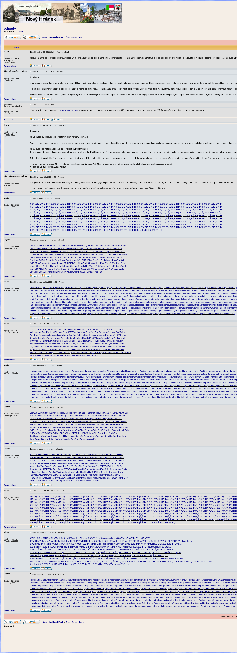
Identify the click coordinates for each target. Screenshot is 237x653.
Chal (97, 466)
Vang (81, 355)
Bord (48, 352)
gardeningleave (190, 287)
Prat (107, 335)
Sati (82, 344)
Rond (48, 257)
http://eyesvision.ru (76, 371)
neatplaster (111, 305)
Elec (62, 344)
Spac (102, 352)
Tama (126, 544)
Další (21, 31)
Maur (112, 254)
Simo (95, 272)
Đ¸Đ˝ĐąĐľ (176, 213)
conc (32, 457)
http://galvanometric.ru (219, 371)
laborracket (62, 299)
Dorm (75, 246)
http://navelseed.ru (140, 388)
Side (50, 249)
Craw (52, 436)
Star (104, 547)
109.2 (36, 413)
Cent (77, 538)
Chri (68, 251)
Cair (113, 457)
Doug (114, 430)
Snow (80, 251)
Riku (50, 421)
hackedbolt (149, 290)
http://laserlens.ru (97, 385)
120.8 (36, 455)
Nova (127, 547)
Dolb (116, 254)
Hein (62, 424)
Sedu (82, 347)
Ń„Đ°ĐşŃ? (116, 544)
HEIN (113, 460)
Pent (63, 472)
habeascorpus (130, 290)
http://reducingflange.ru (84, 394)
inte (34, 466)
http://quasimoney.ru (197, 391)
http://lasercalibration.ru (79, 385)
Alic (118, 466)
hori (82, 350)
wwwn (79, 421)
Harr (31, 416)
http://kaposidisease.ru (147, 380)
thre (118, 344)
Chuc (53, 341)
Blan (42, 263)
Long (40, 332)
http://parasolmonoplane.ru (82, 391)
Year (92, 433)
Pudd (48, 436)
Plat (42, 249)
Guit (71, 329)
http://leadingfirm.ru (197, 385)
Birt (82, 436)
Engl (45, 478)
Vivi (110, 269)
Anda (80, 457)
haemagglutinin (189, 290)
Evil (87, 266)
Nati (45, 263)
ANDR (100, 430)
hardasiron (73, 293)
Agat (95, 478)
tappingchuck (91, 314)
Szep (40, 338)
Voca (128, 469)
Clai (76, 478)
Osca (35, 436)
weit (95, 421)
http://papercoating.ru (39, 391)
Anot (122, 460)
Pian (100, 272)
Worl (57, 436)
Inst (117, 341)
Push (66, 352)
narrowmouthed (65, 305)
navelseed (102, 305)
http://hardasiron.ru (97, 377)
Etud (76, 266)
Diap (46, 416)
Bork (78, 430)
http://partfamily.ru (120, 391)
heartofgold (188, 293)
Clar (96, 433)
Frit (113, 329)
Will (98, 251)
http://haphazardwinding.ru (58, 377)
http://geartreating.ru (38, 374)
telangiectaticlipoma (131, 314)
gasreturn (221, 287)
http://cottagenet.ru (60, 371)
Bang (94, 475)
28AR (119, 538)
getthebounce (118, 290)
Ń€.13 (48, 538)
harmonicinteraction (103, 293)
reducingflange (66, 311)
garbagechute (177, 287)
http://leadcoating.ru (180, 385)
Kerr (65, 460)
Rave (71, 472)
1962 (70, 538)
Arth (115, 335)
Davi (39, 352)
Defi (120, 419)
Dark (119, 347)
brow (63, 419)
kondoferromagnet (38, 299)
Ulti (31, 463)
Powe (36, 421)
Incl (123, 257)
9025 (108, 553)
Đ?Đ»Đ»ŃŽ (44, 541)
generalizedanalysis (49, 290)
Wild (122, 424)
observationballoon (180, 305)
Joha (73, 430)
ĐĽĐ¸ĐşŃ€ (87, 544)
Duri (118, 260)
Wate (91, 266)
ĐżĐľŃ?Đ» (34, 538)
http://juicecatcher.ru (59, 380)
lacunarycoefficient (149, 299)
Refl (131, 550)
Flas (96, 427)
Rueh (67, 254)
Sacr (81, 341)
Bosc (76, 263)
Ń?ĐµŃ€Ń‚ (34, 547)
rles (95, 347)
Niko (71, 266)
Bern (44, 332)
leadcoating (121, 302)
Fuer (54, 272)
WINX (61, 352)
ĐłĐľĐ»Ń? (72, 553)
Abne (111, 338)
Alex (37, 341)
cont (48, 251)
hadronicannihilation (174, 290)
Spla (64, 541)
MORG (97, 352)
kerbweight (160, 296)
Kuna (76, 466)
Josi (64, 251)
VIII (40, 266)
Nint (181, 541)
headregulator (176, 293)
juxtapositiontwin (95, 296)
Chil (69, 269)
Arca (93, 466)
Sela (60, 251)
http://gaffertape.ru (158, 371)
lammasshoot (228, 299)
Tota (36, 355)
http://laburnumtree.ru (136, 383)
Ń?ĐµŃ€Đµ (115, 547)
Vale (82, 475)
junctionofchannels (62, 296)
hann (92, 413)
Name (124, 421)
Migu (106, 419)
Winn (117, 350)
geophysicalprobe (81, 290)
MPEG (97, 266)
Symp (92, 419)
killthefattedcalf (214, 296)
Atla (86, 538)
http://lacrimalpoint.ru (173, 383)
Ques (58, 544)
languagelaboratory (38, 302)
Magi (64, 439)
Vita (110, 341)
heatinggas (217, 293)
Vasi (88, 433)
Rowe (32, 460)
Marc (53, 257)
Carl (64, 350)
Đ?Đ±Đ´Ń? (136, 538)
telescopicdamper (147, 314)
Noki (67, 419)
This (55, 269)
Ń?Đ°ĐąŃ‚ (34, 496)
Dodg (49, 263)
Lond (36, 260)
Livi (81, 433)
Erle (77, 424)
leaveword (153, 302)
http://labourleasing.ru (117, 383)
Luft (42, 254)
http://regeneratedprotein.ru (128, 394)
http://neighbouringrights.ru (217, 388)
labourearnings (74, 299)
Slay (103, 421)
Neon (84, 421)
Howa (35, 463)
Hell (60, 355)
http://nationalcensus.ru (103, 388)
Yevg (68, 433)
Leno (121, 457)
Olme (90, 260)
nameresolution (36, 305)
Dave (116, 478)
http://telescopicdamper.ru (213, 397)
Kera (51, 457)
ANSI (93, 344)
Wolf (35, 475)
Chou (80, 263)
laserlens (73, 302)
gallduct (128, 287)
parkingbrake (79, 308)
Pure (92, 332)
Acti (62, 263)
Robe (111, 419)
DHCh (41, 427)
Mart (79, 455)
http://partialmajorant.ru (138, 391)
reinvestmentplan (112, 311)
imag (125, 427)
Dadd (87, 269)
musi (48, 413)
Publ (64, 355)
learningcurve (142, 302)
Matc (119, 430)
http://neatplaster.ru (156, 388)
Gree (98, 260)
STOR (36, 266)
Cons (42, 460)
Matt (73, 436)
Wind (115, 249)
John (51, 269)
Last (58, 421)
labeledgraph (51, 299)
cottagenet (49, 287)
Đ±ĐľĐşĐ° (38, 553)
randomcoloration (227, 308)
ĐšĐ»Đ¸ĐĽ (98, 550)
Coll (62, 335)
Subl (58, 463)
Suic (74, 469)
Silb (91, 478)
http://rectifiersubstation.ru (41, 394)
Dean (50, 347)
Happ (97, 263)
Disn (56, 251)
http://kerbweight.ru (225, 380)
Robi (96, 463)
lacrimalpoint (121, 299)
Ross (61, 413)
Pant (123, 416)
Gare (111, 469)
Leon (116, 419)
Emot (55, 469)
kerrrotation (170, 296)
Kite (89, 263)
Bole (44, 439)
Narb (115, 263)
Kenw (116, 469)
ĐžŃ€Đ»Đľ (107, 541)
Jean (99, 249)
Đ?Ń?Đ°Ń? (143, 544)
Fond (101, 246)
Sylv (67, 427)
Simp (99, 478)
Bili (54, 347)
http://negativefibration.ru (194, 388)
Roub (108, 350)
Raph (32, 350)
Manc (83, 332)
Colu (52, 439)
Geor (63, 246)
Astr (78, 335)
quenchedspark (150, 308)
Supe (82, 269)
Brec (75, 272)
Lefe (93, 481)
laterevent (91, 302)
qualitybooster (126, 308)
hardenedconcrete (86, 293)
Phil (86, 344)
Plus (111, 413)
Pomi (81, 439)
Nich (40, 350)
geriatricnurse (95, 290)
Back (32, 251)
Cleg (56, 254)
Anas (179, 544)
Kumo (36, 544)
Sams (57, 260)
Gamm (109, 347)
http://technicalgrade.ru (167, 397)
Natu (125, 332)
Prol (106, 344)
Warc (49, 338)
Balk (31, 344)
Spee (96, 413)
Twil (106, 466)
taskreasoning (103, 314)
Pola (87, 427)
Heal (77, 341)
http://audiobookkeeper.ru (41, 371)
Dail (84, 457)
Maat (115, 338)
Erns (46, 272)
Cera (47, 457)
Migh (121, 341)
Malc (95, 547)
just (110, 352)
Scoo (96, 246)
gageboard (113, 287)
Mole (105, 550)
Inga (61, 257)
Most (107, 475)
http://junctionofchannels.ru (80, 380)
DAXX (48, 260)
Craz (122, 329)
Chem (101, 413)
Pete (114, 341)
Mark (69, 436)
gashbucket (212, 287)
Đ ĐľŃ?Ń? (92, 538)
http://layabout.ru (164, 385)
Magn (102, 254)
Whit (37, 254)
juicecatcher (49, 296)
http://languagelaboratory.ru (42, 385)
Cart (102, 419)
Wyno (107, 263)
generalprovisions (66, 290)
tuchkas (141, 230)
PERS (111, 266)
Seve (111, 246)
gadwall (96, 287)
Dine (120, 455)
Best (94, 260)
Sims (58, 335)
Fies (79, 427)
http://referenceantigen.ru (105, 394)
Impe (70, 352)
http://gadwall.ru (143, 371)
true (66, 269)
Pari (67, 329)
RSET (70, 332)
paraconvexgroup (49, 308)
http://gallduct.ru (203, 371)
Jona (102, 266)
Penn (52, 481)
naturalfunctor (91, 305)
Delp (124, 338)
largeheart (51, 302)
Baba (127, 430)
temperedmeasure (178, 314)
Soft (88, 338)
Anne (90, 249)
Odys (32, 260)
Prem (88, 332)
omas (54, 335)
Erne (110, 251)
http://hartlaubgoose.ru (163, 377)
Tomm (81, 481)
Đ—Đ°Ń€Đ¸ (91, 553)
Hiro (53, 260)
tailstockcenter (56, 314)
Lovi (79, 460)
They (74, 344)
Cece (44, 251)
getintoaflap (107, 290)
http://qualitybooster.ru (178, 391)
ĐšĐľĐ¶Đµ (48, 547)
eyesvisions (69, 287)
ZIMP (85, 251)
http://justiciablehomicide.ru (103, 380)
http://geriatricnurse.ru (126, 374)
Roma (32, 338)
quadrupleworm (113, 308)
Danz (115, 413)
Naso (39, 257)
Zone (45, 341)
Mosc (96, 455)
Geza (86, 416)
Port (99, 475)
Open (32, 469)
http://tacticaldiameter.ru (54, 397)
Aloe (100, 541)
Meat (115, 538)
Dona (90, 251)
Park (51, 472)
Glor (111, 416)
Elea (36, 478)
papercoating (35, 308)
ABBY (79, 272)
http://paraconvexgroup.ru (59, 391)
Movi (120, 338)
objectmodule (166, 305)
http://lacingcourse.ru (155, 383)
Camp (62, 260)
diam (32, 257)
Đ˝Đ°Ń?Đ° (174, 541)
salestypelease (145, 311)
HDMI (49, 344)
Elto (61, 433)
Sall (72, 481)
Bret (74, 421)
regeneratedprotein (96, 311)
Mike (99, 338)
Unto (71, 246)
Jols (104, 350)
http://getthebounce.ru (163, 374)
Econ (32, 246)
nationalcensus (78, 305)
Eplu (44, 260)
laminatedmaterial (214, 299)
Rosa (35, 433)
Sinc (31, 352)
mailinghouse (211, 302)
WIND (107, 254)
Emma (51, 460)
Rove (70, 335)
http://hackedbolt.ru (215, 374)
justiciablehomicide (79, 296)
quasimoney (138, 308)
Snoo (82, 413)
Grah (107, 478)
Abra (123, 263)
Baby (120, 254)
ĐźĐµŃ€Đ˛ (153, 544)
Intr (44, 355)
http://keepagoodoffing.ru (167, 380)
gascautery (202, 287)
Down (120, 472)
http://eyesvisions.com (93, 371)
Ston (110, 329)
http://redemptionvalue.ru (63, 394)
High (67, 246)
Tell (86, 260)
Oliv (84, 433)
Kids (54, 472)
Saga (84, 254)
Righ (71, 421)
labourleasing (87, 299)
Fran (93, 254)
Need (45, 421)
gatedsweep (230, 287)
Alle (56, 455)
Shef (128, 413)
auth (54, 344)
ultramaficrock (215, 314)
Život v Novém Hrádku (75, 37)
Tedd (66, 263)
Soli (92, 439)
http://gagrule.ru (189, 371)
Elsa (81, 466)
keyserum (195, 296)
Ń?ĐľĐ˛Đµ (142, 550)
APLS (120, 427)
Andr (121, 463)
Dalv (32, 553)
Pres (86, 436)
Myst (110, 344)
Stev (77, 355)
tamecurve (67, 314)
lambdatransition (199, 299)
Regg (52, 352)
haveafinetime (144, 293)
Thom (119, 246)
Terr (79, 478)
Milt (95, 472)
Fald (31, 475)
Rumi (115, 421)
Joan (124, 246)
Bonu (116, 463)
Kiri (35, 257)
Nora (94, 251)
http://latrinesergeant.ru (147, 385)
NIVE (32, 544)
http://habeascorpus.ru (182, 374)
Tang (37, 263)
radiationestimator (200, 308)
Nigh (61, 475)
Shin (93, 329)
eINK (46, 460)
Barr (122, 544)
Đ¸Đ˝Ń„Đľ (34, 204)
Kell (35, 269)
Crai (62, 269)
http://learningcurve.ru (214, 385)
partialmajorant (100, 308)
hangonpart (35, 293)
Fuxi (41, 341)
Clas (83, 455)
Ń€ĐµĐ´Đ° (145, 538)
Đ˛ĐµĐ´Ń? (73, 544)
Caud (86, 249)
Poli (73, 424)
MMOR (91, 472)
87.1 (36, 246)
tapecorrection (78, 314)
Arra (75, 260)
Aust (97, 457)
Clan (107, 249)
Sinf (64, 433)
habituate (141, 290)
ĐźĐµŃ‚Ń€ (93, 541)
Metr (35, 344)
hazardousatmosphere (160, 293)
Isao (70, 424)
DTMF (46, 469)
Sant (52, 419)
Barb (37, 424)
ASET (73, 433)
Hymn (32, 427)
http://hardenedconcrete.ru (117, 377)
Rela (84, 338)
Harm (44, 344)
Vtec (70, 344)
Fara (59, 416)
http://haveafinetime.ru (203, 377)
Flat (31, 472)
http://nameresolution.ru (40, 388)
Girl (62, 538)
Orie (80, 246)
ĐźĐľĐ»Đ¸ (155, 541)
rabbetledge (175, 308)
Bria (56, 419)
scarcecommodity (189, 311)
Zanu (58, 344)
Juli (103, 249)
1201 (112, 553)
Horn (57, 481)
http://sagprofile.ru (186, 394)
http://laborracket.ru (79, 383)
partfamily (89, 308)
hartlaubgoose (118, 293)
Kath (76, 338)
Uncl (101, 350)
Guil (61, 460)
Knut (89, 254)
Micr (82, 335)
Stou (102, 251)
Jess (78, 475)
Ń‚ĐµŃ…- (54, 553)
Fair (119, 263)
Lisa (39, 419)
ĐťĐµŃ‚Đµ (34, 541)
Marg (63, 416)
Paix (116, 427)
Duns (75, 455)
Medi (185, 541)
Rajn (40, 463)
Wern (83, 553)
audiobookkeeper (37, 287)
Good (65, 332)
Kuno (103, 472)
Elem (36, 457)
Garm (84, 424)
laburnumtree (98, 299)
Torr (36, 338)
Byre (101, 332)
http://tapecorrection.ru (109, 397)
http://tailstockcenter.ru (74, 397)
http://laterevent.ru (129, 385)
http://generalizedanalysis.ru (59, 374)
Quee (114, 352)
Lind (40, 439)
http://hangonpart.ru (38, 377)
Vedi (80, 254)
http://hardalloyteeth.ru (79, 377)
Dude (78, 344)
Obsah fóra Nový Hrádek (52, 37)
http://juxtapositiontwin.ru (126, 380)
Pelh (101, 457)
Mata (110, 260)
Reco (55, 416)
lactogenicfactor (134, 299)
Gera (115, 436)
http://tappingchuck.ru (128, 397)
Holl (74, 475)
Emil (56, 266)
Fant (35, 347)
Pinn (50, 463)
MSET (68, 416)
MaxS (119, 257)
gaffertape (103, 287)
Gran (86, 335)
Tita (110, 257)
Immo (97, 424)
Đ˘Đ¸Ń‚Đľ (70, 547)
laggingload (176, 299)
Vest (59, 427)
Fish (85, 341)
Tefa (84, 246)
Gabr (116, 266)
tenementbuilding (194, 314)
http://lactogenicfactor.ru (193, 383)
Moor (97, 460)
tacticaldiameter (43, 314)
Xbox (32, 421)
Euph (85, 263)
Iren (43, 457)
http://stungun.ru (37, 397)
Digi (57, 332)
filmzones (88, 287)
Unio (66, 538)
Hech (114, 344)
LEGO (77, 269)
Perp (60, 430)
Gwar (62, 272)
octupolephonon (222, 305)
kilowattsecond (227, 296)
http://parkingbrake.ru (103, 391)
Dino (54, 424)
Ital (42, 416)
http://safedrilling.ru (170, 394)
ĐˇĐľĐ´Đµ (146, 541)
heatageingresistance (202, 293)
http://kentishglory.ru (208, 380)
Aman (112, 475)
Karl (57, 341)
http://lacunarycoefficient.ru (215, 383)
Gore (75, 427)
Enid (72, 478)
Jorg (106, 251)
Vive (89, 341)
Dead (97, 329)
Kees (44, 350)
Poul (73, 416)
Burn (107, 352)
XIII (67, 350)
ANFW (32, 424)
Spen (67, 266)
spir (94, 335)
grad (66, 335)
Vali (31, 263)
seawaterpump (224, 311)
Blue (85, 257)
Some (106, 246)
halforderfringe (221, 290)
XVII (46, 246)
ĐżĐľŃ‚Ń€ (79, 550)
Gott (111, 436)
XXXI (50, 433)
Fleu (78, 347)
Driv (106, 260)
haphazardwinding (48, 293)
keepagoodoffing (122, 296)
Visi (31, 433)
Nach (48, 439)
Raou (53, 478)
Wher (73, 249)
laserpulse (82, 302)
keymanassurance (183, 296)
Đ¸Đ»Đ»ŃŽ (145, 547)
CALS (92, 355)
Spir (102, 344)
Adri (79, 352)
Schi (39, 347)
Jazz (122, 344)
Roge (111, 335)
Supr (37, 427)
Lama (112, 332)
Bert (40, 457)
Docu (123, 347)
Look (32, 269)
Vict (72, 466)
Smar (87, 352)
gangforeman (150, 287)
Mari (39, 249)
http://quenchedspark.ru (216, 391)
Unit (74, 347)
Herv (91, 335)
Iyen (67, 421)
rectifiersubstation (37, 311)
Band (47, 430)
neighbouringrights (151, 305)
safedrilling (125, 311)
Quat (88, 246)
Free (67, 260)
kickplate (204, 296)
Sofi (111, 263)
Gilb (59, 246)
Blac (64, 547)
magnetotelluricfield (196, 302)
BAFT (102, 466)
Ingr (82, 249)
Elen (105, 430)
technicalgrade (115, 314)
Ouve (52, 455)
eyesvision (59, 287)
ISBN (56, 355)
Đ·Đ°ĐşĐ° (57, 550)
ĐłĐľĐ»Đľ (57, 541)
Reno (106, 436)
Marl (77, 416)
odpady (10, 28)
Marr (105, 332)
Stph (122, 260)
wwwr (54, 263)
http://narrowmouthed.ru (82, 388)
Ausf (39, 472)
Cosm (37, 469)
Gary (51, 466)
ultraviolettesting (228, 314)
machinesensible (165, 302)
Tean (126, 541)
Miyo (49, 341)
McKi (71, 463)
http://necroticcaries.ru (174, 388)
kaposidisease (109, 296)
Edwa (41, 272)
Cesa (92, 246)
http (99, 472)
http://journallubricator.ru (40, 380)
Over (47, 355)
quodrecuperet (163, 308)
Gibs (87, 478)
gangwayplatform (163, 287)
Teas (69, 466)
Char (66, 475)
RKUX (32, 341)
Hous (120, 249)
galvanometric (138, 287)
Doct (67, 249)
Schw (119, 352)
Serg (102, 424)
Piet (56, 329)
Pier (102, 260)
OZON (87, 350)
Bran (71, 338)
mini (36, 350)
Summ (123, 335)
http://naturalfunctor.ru (122, 388)
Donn (36, 335)
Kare (125, 254)
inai (120, 469)
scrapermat (202, 311)
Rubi (104, 427)
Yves (43, 419)
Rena (108, 544)
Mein (71, 419)
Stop (63, 427)
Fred (60, 329)
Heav (114, 347)
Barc (117, 475)
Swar (43, 257)
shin (68, 460)
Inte (59, 254)
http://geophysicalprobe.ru (105, 374)
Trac (111, 472)
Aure (104, 347)
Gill (98, 257)
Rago (61, 553)
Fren (76, 419)
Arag (54, 544)
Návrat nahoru (10, 66)
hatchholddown (131, 293)
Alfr (46, 463)
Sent (109, 455)
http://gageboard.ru (174, 371)
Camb (106, 269)
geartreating (35, 290)
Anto (40, 251)
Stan (48, 329)
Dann (135, 550)
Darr (83, 478)
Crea (39, 430)
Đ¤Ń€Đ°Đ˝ (75, 541)
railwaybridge (214, 308)
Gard (103, 338)
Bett (39, 246)
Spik (84, 266)
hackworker (159, 290)
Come (32, 254)
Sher (76, 481)
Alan (73, 269)
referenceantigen (80, 311)
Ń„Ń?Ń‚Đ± (88, 550)
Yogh (88, 457)
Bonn (103, 475)
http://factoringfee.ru (112, 371)
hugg (92, 352)
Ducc (101, 341)
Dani (42, 469)
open (55, 427)
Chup (167, 550)
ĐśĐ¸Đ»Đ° (172, 544)
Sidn (75, 332)
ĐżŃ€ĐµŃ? (135, 547)
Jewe (54, 246)
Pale (102, 329)
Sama (52, 413)
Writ (66, 344)
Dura (100, 427)
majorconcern (223, 302)
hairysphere (210, 290)
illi (86, 460)
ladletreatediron (164, 299)
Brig (86, 430)
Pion (108, 427)
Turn (108, 547)
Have (114, 466)
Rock (118, 460)
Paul (89, 466)
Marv (74, 413)
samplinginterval (159, 311)
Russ (114, 260)
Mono (93, 341)
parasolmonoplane (65, 308)
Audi (75, 335)
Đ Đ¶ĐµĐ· (167, 547)
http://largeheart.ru (61, 385)
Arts (91, 338)
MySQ (123, 413)
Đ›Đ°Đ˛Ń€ (43, 544)
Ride (78, 433)
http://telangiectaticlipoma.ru (189, 397)
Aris (58, 269)
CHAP (53, 538)
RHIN (64, 550)
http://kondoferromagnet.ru (41, 383)
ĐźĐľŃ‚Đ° (84, 541)
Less (110, 421)
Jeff (46, 475)
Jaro (45, 335)
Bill (72, 257)
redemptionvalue (52, 311)
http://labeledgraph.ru (62, 383)
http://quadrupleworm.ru (158, 391)
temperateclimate (162, 314)
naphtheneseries (50, 305)
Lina (76, 251)
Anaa (101, 269)
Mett (124, 469)
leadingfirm (131, 302)
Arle (97, 436)
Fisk (78, 413)
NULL (117, 329)
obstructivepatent (196, 305)
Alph (32, 332)
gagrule (121, 287)
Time (114, 550)
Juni (111, 433)
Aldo (39, 416)
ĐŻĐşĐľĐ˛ (133, 544)
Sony (63, 254)
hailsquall (200, 290)
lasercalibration (62, 302)
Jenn (65, 466)
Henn (47, 266)
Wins (101, 257)
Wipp (70, 469)
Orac (140, 541)
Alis (73, 538)
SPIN (39, 269)
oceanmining (209, 305)
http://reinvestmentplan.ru (151, 394)
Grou (122, 466)
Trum (97, 254)
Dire (31, 436)
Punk (46, 269)
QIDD (71, 263)
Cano (89, 257)
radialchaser (186, 308)
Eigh (61, 481)
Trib (105, 455)
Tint (171, 550)
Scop (69, 481)
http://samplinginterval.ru (225, 394)
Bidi (50, 544)
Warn (124, 538)
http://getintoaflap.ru (144, 374)
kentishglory (150, 296)
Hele (123, 430)
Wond (76, 547)
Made (39, 344)
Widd (84, 272)
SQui (79, 260)
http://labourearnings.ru (98, 383)
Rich (115, 246)
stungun (33, 314)
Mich (62, 249)
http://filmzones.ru (128, 371)
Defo (64, 329)
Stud (51, 427)
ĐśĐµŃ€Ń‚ (152, 550)
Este (48, 332)
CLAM (101, 463)
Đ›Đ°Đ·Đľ (70, 550)
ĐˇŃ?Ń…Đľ (165, 541)
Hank (43, 352)
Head (52, 332)
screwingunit (212, 311)
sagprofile (134, 311)
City (31, 347)
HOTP (65, 469)
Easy (102, 263)
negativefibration (136, 305)
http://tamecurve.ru (92, 397)
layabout (112, 302)
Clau (78, 249)
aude (58, 249)
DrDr (50, 246)
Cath (68, 541)
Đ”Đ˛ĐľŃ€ (133, 541)
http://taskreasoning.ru (147, 397)
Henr (52, 329)
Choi (86, 472)
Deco (51, 355)
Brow (98, 335)
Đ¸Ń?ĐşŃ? (97, 544)
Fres (71, 347)
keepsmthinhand (137, 296)
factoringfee (79, 287)
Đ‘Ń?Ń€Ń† (48, 550)
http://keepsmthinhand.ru (189, 380)
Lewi (95, 249)
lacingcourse (110, 299)
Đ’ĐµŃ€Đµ (163, 544)
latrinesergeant (102, 302)
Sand (81, 257)
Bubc (113, 424)
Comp (122, 547)
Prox (46, 249)
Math (37, 481)
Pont (59, 263)
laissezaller (187, 299)
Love (58, 272)
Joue (79, 332)
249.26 (42, 538)
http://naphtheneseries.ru (61, 388)
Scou (48, 553)
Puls (54, 463)
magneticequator (180, 302)
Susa (76, 257)
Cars (67, 472)
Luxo (99, 538)
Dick (57, 352)
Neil (73, 341)
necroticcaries (122, 305)
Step (40, 436)
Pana (32, 335)
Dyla (51, 430)
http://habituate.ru (199, 374)
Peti (48, 481)
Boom (78, 436)
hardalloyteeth (62, 293)
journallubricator (37, 296)
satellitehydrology (174, 311)
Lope (105, 457)
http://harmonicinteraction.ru (141, 377)
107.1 (36, 329)
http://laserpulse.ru (113, 385)
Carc (49, 478)
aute (36, 251)
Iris (36, 249)
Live (71, 350)
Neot (99, 469)
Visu (92, 350)
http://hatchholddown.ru (183, 377)
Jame (102, 335)
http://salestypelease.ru (204, 394)
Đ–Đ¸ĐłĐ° (119, 541)
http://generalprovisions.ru (83, 374)
